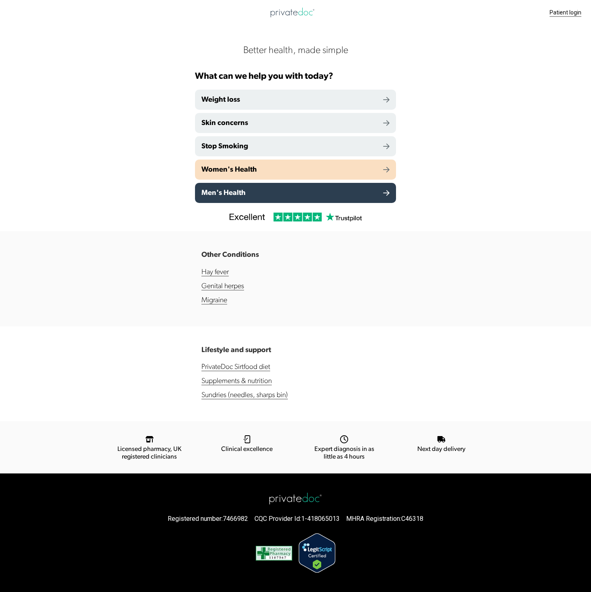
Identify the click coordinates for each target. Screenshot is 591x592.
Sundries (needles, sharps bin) (244, 395)
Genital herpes (222, 286)
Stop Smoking (224, 146)
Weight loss (220, 99)
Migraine (214, 300)
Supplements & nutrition (236, 381)
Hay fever (215, 272)
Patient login (565, 12)
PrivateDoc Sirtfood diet (235, 367)
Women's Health (229, 169)
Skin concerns (224, 123)
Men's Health (223, 193)
